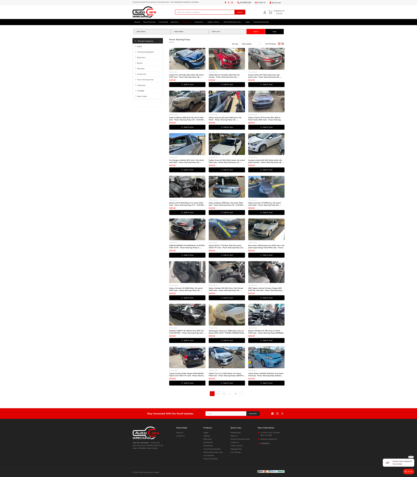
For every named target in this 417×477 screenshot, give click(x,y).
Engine (139, 46)
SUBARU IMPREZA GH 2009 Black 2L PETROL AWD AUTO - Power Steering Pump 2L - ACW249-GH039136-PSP (187, 246)
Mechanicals (208, 442)
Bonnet (139, 63)
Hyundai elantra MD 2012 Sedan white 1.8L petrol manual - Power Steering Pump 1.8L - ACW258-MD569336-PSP (265, 161)
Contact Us (180, 436)
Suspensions (208, 446)
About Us (179, 433)
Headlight (140, 91)
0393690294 (265, 443)
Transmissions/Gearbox (212, 449)
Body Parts (141, 57)
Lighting (206, 436)
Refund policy (236, 433)
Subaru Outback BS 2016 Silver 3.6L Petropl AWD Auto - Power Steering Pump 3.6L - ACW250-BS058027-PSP (226, 289)
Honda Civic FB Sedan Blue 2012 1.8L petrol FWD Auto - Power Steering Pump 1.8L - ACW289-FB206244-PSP (186, 76)
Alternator (141, 69)
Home (171, 42)
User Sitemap (236, 452)
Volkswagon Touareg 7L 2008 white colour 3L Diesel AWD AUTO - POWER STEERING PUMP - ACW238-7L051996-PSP (227, 332)
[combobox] (210, 12)
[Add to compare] (205, 55)
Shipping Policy (236, 449)
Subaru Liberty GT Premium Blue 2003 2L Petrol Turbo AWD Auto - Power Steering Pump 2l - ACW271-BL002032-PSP (264, 119)
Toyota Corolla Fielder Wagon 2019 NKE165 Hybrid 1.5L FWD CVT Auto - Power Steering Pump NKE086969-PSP (186, 374)
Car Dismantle (209, 455)
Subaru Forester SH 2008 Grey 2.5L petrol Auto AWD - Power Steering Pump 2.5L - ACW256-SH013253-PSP (264, 204)
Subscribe (253, 414)
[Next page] (241, 393)
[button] (276, 12)
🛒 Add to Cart (187, 84)
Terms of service (237, 446)
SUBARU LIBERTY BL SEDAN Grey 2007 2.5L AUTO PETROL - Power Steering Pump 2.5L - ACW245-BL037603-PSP (186, 332)
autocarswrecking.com (268, 439)
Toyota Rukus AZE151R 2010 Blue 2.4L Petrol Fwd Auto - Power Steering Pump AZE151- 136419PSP (265, 374)
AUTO (141, 472)
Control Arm (141, 74)
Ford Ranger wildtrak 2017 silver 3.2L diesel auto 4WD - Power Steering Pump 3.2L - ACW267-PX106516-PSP (186, 161)
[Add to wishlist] (205, 51)
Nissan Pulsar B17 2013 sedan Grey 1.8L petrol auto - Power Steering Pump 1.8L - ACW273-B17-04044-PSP (264, 76)
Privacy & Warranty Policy (240, 439)
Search (239, 12)
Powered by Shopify (151, 472)
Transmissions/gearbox (145, 52)
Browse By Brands (211, 459)
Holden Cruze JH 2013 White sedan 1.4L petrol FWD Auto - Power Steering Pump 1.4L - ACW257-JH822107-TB (227, 161)
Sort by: (235, 44)
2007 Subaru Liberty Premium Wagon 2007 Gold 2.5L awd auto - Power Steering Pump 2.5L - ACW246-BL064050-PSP (265, 289)
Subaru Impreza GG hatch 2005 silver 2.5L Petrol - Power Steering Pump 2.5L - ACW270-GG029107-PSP (225, 119)
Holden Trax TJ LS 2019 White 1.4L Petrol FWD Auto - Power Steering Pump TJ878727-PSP (226, 374)
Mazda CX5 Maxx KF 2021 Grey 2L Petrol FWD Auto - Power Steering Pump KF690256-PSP (266, 332)
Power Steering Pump (145, 80)
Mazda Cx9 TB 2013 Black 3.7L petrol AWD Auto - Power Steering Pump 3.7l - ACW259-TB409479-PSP (186, 204)
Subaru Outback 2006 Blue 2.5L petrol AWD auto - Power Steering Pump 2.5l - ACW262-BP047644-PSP (226, 204)
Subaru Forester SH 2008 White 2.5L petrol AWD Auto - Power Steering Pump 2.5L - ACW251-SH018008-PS (186, 289)
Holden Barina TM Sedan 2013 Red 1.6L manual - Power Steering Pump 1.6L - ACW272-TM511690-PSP (224, 76)
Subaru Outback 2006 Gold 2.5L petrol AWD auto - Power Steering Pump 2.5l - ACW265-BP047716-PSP (186, 119)
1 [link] (212, 394)
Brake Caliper (142, 96)
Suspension (141, 85)
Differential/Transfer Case (213, 452)
